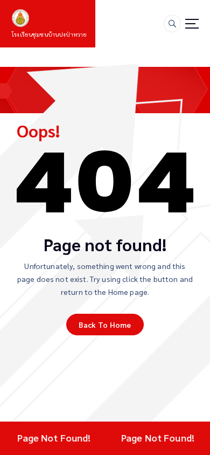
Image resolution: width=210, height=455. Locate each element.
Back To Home (105, 324)
